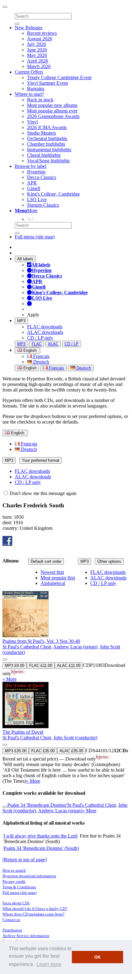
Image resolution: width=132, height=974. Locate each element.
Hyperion (36, 171)
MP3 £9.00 (14, 665)
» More (9, 679)
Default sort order (46, 561)
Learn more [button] (49, 964)
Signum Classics (43, 205)
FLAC (37, 344)
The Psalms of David (22, 732)
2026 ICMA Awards (47, 127)
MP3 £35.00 (15, 751)
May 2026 (37, 55)
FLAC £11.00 (40, 665)
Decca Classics (41, 177)
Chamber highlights (46, 144)
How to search (14, 870)
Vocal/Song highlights (48, 160)
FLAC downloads (44, 326)
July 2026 (36, 44)
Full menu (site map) (35, 236)
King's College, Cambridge (53, 194)
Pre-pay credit (13, 881)
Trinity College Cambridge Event (59, 77)
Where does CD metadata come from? (33, 914)
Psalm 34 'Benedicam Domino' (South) (41, 848)
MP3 (21, 321)
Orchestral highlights (47, 138)
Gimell (33, 188)
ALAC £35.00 (71, 751)
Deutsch (40, 361)
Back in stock (40, 99)
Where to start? (29, 94)
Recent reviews (42, 33)
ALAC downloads (45, 332)
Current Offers (29, 72)
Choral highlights (43, 155)
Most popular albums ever (52, 110)
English (29, 368)
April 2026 (37, 60)
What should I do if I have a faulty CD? (34, 908)
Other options (109, 561)
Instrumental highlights (49, 149)
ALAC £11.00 (68, 665)
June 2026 (37, 49)
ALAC (53, 344)
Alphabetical (53, 583)
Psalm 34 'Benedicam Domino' (37, 805)
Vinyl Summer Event (47, 83)
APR (32, 182)
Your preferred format (40, 460)
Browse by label (30, 166)
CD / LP (71, 344)
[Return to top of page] (24, 859)
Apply (33, 314)
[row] (66, 626)
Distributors (12, 930)
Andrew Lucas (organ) (75, 646)
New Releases (28, 27)
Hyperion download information (29, 876)
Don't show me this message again (42, 493)
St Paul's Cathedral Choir (26, 646)
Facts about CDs (15, 903)
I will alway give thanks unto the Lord (40, 835)
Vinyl (32, 121)
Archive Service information (25, 935)
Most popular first (58, 577)
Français (40, 356)
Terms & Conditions (19, 887)
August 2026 (39, 38)
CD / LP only (40, 337)
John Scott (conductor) (75, 737)
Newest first (52, 572)
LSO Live (37, 199)
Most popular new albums (52, 105)
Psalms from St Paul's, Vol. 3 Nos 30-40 (41, 641)
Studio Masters (41, 133)
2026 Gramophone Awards (53, 116)
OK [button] (97, 957)
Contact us (11, 919)
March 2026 (39, 66)
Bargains (35, 88)
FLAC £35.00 (43, 751)
